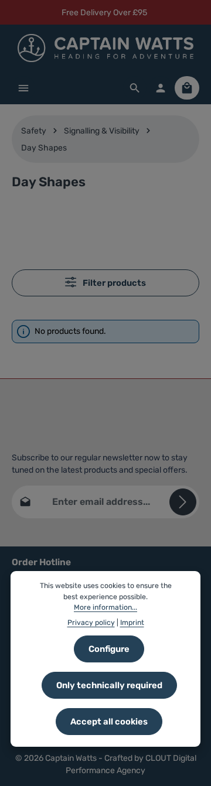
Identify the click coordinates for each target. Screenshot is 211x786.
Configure (109, 649)
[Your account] (160, 88)
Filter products (113, 283)
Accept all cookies (109, 721)
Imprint (132, 622)
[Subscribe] (182, 501)
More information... (105, 607)
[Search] (135, 88)
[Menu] (23, 88)
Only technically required (109, 685)
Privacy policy (91, 622)
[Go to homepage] (105, 48)
